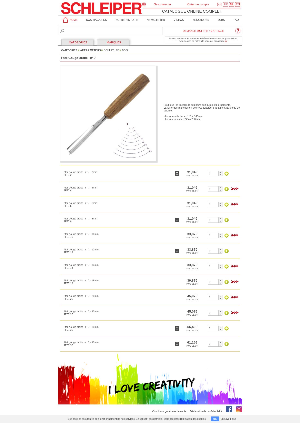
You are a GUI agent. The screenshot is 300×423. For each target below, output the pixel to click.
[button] (220, 172)
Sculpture (111, 50)
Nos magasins (96, 19)
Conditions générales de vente (169, 411)
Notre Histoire (127, 19)
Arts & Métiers (90, 50)
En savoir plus (228, 418)
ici (226, 41)
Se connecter (162, 4)
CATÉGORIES (78, 42)
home (73, 19)
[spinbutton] (213, 173)
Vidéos (179, 19)
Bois (125, 50)
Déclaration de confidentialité (206, 411)
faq (236, 19)
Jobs (221, 19)
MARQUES (114, 42)
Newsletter (156, 19)
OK (215, 419)
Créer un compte (198, 4)
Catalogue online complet (192, 11)
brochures (200, 19)
